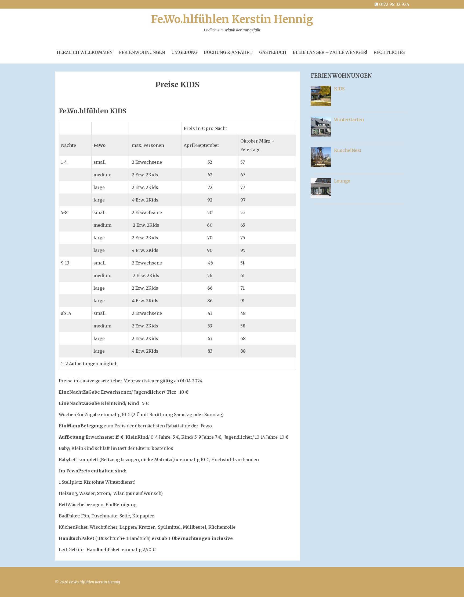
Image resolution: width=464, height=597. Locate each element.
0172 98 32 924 (394, 4)
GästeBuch (272, 52)
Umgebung (184, 52)
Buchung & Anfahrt (228, 52)
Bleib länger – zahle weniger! (330, 52)
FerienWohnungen (142, 52)
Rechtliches (389, 52)
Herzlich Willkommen (85, 52)
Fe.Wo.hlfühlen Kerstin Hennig (232, 23)
